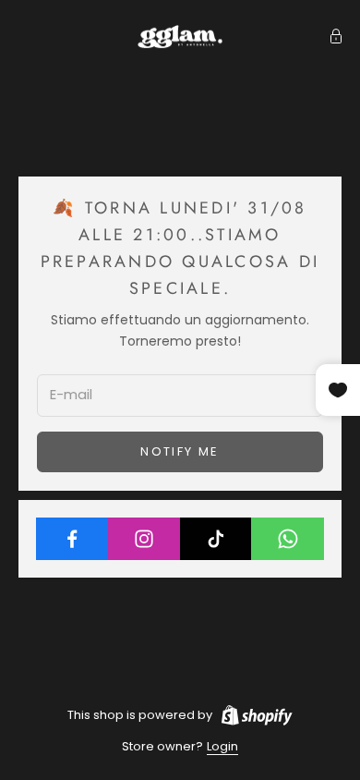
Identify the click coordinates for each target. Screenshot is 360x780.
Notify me (179, 451)
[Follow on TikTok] (216, 538)
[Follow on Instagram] (144, 538)
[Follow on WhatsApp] (287, 538)
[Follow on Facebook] (72, 538)
